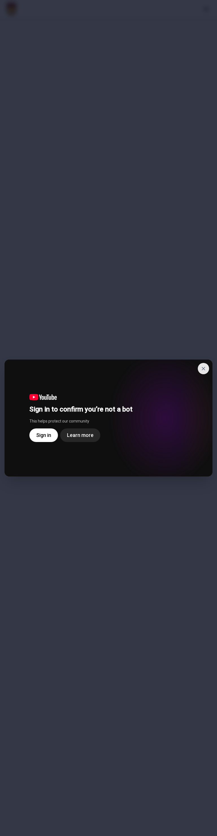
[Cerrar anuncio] (203, 368)
